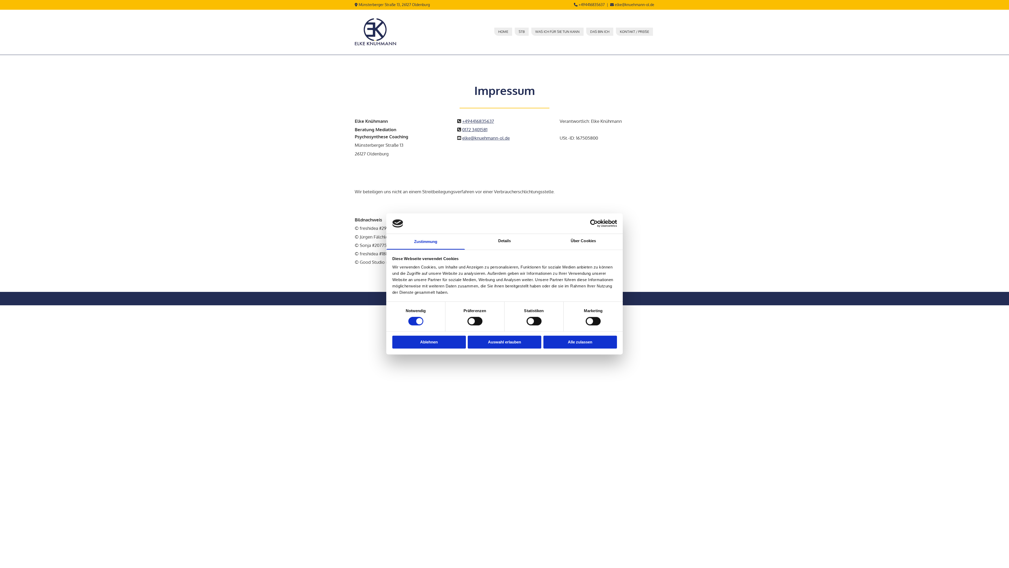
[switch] (474, 321)
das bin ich (599, 31)
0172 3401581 (474, 129)
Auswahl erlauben (504, 342)
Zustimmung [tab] (425, 241)
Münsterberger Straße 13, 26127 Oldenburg (394, 4)
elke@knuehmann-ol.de (634, 4)
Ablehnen (429, 342)
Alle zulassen (580, 342)
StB (522, 31)
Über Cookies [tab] (583, 241)
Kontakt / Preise (634, 31)
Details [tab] (504, 241)
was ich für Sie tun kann (557, 31)
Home (503, 31)
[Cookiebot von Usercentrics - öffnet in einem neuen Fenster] (594, 223)
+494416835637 (592, 4)
